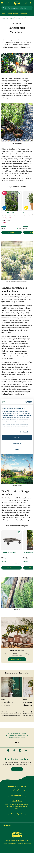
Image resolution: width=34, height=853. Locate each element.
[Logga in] (26, 3)
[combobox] (18, 8)
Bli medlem (17, 769)
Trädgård (11, 18)
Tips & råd (4, 18)
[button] (17, 825)
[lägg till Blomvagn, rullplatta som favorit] (19, 532)
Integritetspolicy (12, 843)
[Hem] (17, 3)
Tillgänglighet (27, 843)
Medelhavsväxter (20, 18)
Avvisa (17, 449)
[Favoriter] (8, 3)
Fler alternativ (24, 432)
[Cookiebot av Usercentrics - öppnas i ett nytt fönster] (24, 402)
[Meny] (2, 2)
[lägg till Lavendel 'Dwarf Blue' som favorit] (19, 193)
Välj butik (3, 226)
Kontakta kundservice (17, 795)
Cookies (5, 843)
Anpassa (16, 443)
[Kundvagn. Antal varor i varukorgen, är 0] (30, 3)
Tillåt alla (17, 437)
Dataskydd (20, 843)
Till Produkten (15, 233)
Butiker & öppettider (17, 814)
